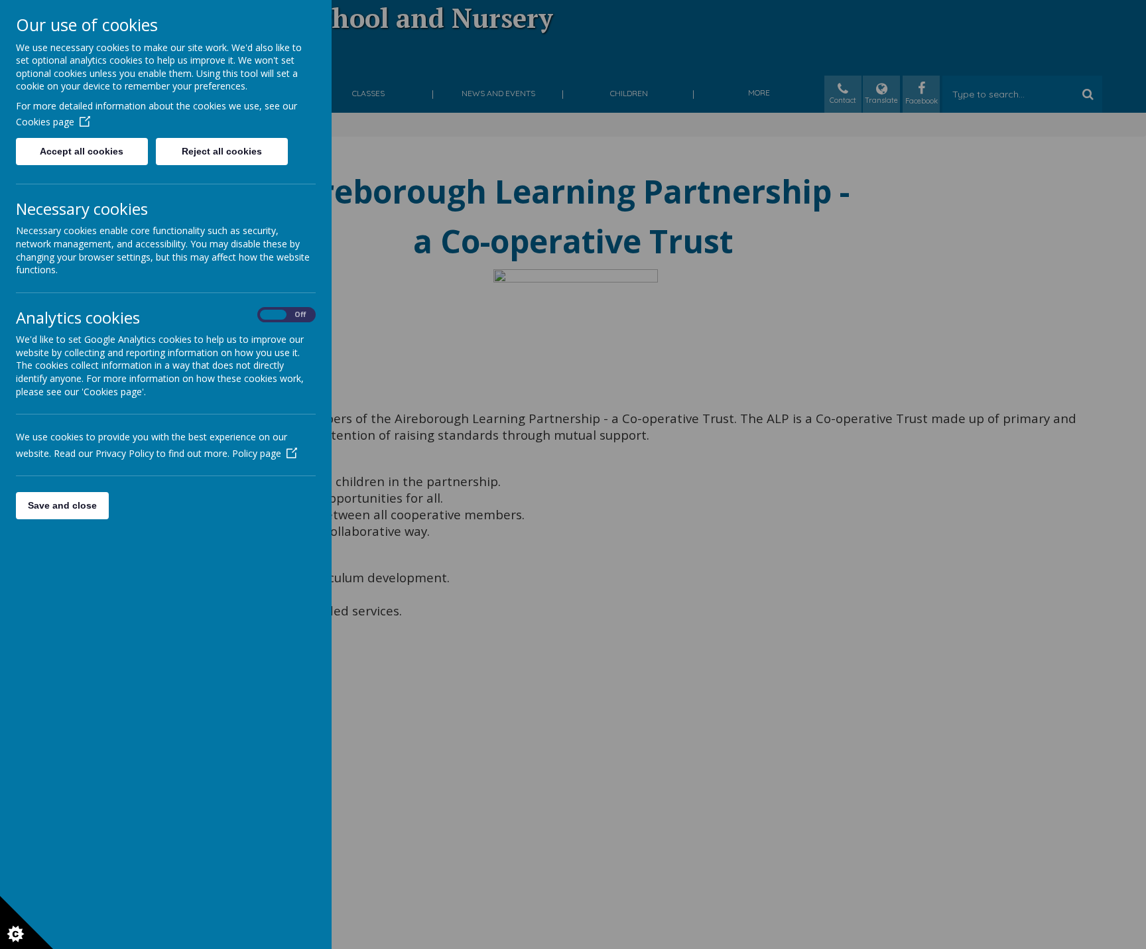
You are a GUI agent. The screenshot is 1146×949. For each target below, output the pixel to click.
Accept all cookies (81, 151)
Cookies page (45, 121)
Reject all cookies (222, 151)
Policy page (256, 453)
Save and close (62, 505)
